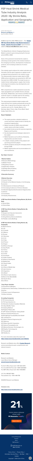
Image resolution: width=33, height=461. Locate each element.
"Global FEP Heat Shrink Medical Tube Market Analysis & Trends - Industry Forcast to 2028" (16, 43)
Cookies (17, 456)
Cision (19, 458)
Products (16, 438)
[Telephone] (27, 2)
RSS (27, 454)
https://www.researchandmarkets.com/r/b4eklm (15, 339)
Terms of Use (11, 452)
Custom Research (25, 343)
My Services (16, 442)
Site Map (22, 454)
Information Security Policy (11, 454)
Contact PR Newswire (16, 436)
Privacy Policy (20, 452)
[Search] (31, 2)
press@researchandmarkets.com (10, 362)
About (16, 440)
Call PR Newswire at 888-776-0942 (17, 446)
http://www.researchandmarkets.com (12, 390)
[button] (16, 22)
